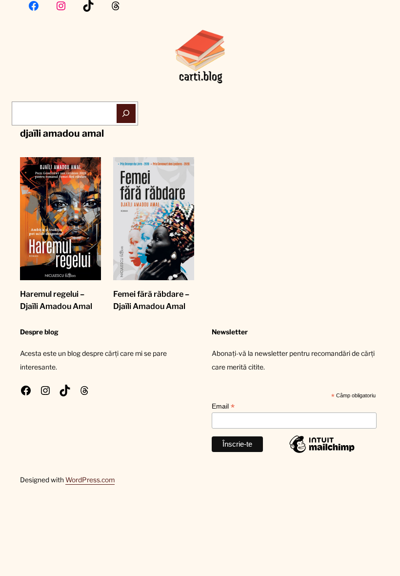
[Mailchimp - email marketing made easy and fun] (322, 452)
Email (223, 406)
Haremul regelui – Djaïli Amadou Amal (56, 300)
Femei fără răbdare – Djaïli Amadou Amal (151, 300)
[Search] (126, 113)
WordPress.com (90, 480)
